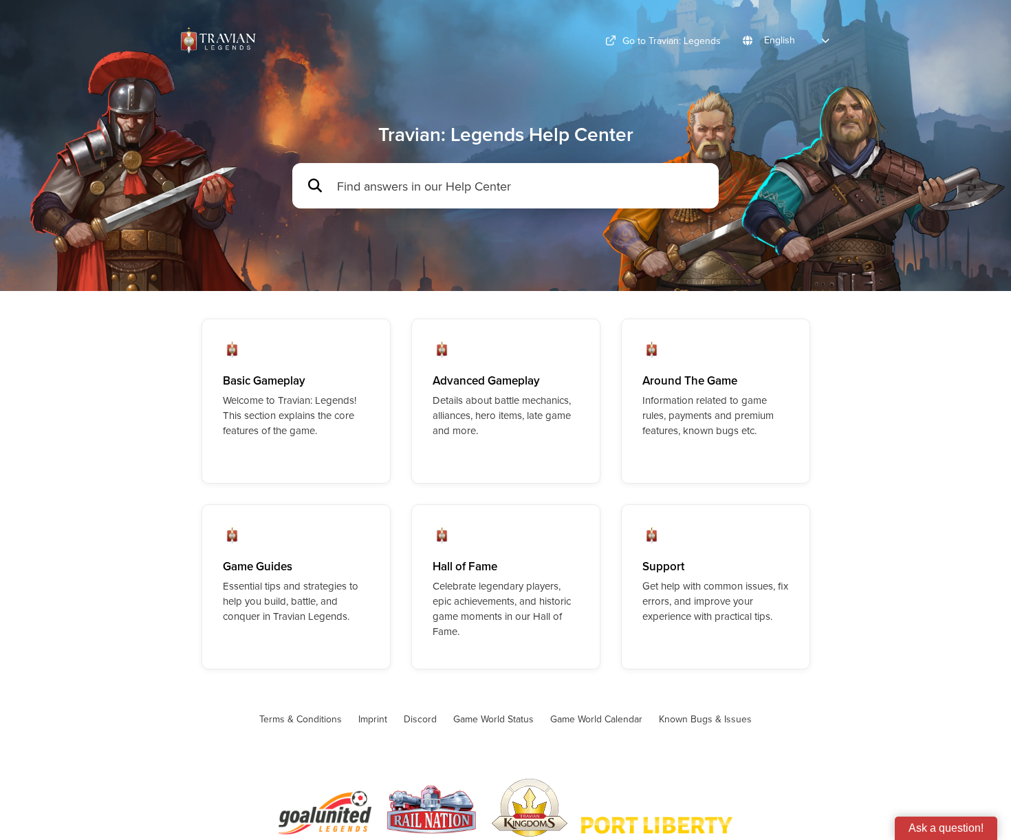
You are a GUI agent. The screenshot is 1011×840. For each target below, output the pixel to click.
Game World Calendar (596, 719)
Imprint (372, 719)
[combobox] (521, 186)
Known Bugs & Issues (705, 719)
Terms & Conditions (300, 719)
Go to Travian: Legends (671, 40)
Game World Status (493, 719)
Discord (420, 719)
